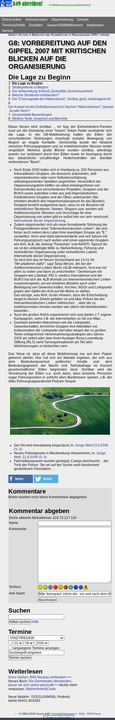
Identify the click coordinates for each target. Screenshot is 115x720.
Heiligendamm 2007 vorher (90, 35)
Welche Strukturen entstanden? (35, 95)
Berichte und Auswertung (50, 35)
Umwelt (82, 20)
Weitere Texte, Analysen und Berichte (40, 119)
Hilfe (35, 622)
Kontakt (57, 713)
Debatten (36, 25)
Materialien (95, 25)
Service (7, 31)
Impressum (69, 713)
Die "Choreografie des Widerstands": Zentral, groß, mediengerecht (61, 99)
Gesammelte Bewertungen (32, 115)
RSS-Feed (93, 713)
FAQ (82, 713)
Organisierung (62, 20)
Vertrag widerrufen (58, 717)
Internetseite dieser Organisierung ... (41, 221)
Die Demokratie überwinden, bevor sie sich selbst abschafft (40, 683)
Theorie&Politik (13, 25)
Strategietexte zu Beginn (30, 87)
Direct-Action (11, 20)
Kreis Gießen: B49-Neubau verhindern (37, 677)
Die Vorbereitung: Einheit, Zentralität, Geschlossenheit (52, 91)
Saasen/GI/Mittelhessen (65, 25)
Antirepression (36, 20)
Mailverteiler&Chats (41, 689)
